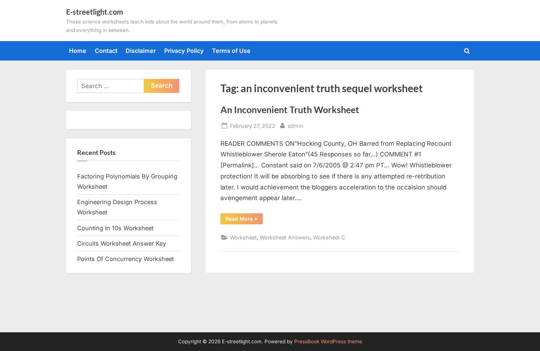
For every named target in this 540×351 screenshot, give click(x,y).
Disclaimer (141, 50)
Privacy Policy (184, 50)
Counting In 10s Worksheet (115, 228)
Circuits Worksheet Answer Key (121, 243)
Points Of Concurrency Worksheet (125, 259)
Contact (106, 50)
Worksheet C (329, 237)
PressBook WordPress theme (328, 341)
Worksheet (243, 237)
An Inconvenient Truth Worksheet (289, 109)
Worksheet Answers (285, 237)
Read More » (244, 220)
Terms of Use (231, 50)
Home (77, 50)
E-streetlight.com (94, 11)
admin (295, 125)
